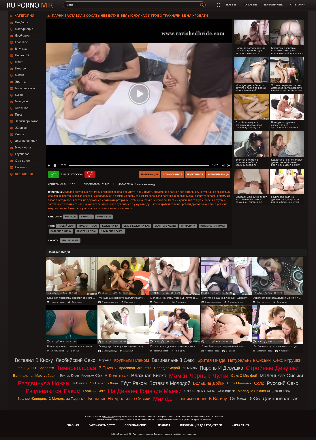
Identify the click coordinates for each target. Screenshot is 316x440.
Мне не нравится (89, 174)
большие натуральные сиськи (119, 398)
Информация (149, 174)
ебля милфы (238, 398)
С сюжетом (22, 160)
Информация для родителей (201, 425)
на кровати (188, 226)
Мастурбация (24, 29)
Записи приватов (26, 121)
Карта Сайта (241, 425)
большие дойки (209, 383)
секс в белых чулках (136, 226)
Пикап (19, 114)
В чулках (21, 48)
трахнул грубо (88, 226)
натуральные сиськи (249, 360)
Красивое (21, 42)
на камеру (190, 367)
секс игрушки (287, 360)
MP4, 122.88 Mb (70, 240)
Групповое (22, 154)
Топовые (250, 4)
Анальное (21, 108)
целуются (104, 360)
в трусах (108, 367)
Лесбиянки (22, 35)
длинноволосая (281, 398)
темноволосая (76, 368)
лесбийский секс (75, 360)
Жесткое (21, 127)
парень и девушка (221, 368)
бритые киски (69, 375)
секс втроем (226, 390)
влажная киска (148, 375)
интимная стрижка (212, 226)
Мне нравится (53, 174)
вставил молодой (169, 383)
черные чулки (209, 376)
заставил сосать (112, 231)
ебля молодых (239, 383)
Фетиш (19, 134)
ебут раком (134, 383)
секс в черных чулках (199, 390)
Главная (73, 425)
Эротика (20, 81)
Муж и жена (23, 147)
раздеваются (43, 391)
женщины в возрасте (35, 368)
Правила (164, 425)
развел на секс (86, 231)
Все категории (24, 173)
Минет (19, 61)
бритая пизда (211, 360)
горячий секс (94, 391)
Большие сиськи (26, 88)
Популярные (273, 4)
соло (259, 383)
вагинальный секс (173, 360)
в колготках (117, 375)
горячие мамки (161, 391)
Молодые (21, 101)
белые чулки (110, 226)
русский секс (282, 383)
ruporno (30, 5)
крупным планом (131, 360)
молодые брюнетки (254, 391)
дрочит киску (281, 390)
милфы (163, 399)
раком (72, 391)
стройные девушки (272, 368)
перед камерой (167, 368)
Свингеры (181, 302)
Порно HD (22, 55)
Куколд (19, 94)
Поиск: (69, 5)
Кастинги (21, 167)
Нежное (20, 68)
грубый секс (66, 226)
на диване (122, 391)
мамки (178, 376)
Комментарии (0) (218, 174)
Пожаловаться (172, 174)
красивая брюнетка (135, 368)
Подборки (21, 22)
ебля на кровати (165, 226)
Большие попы (235, 302)
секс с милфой (244, 375)
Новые (231, 4)
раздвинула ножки (43, 383)
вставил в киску (60, 231)
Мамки (19, 75)
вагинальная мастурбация (35, 375)
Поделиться (195, 174)
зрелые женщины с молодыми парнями (51, 398)
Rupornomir (108, 416)
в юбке (255, 398)
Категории (297, 4)
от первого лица (104, 383)
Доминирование (26, 140)
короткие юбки (91, 375)
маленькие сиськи (281, 375)
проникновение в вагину (201, 398)
